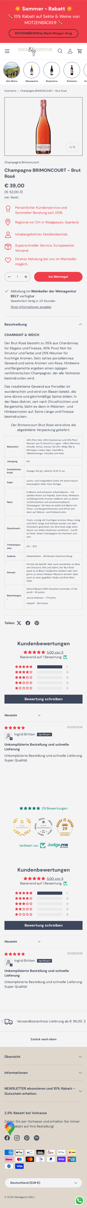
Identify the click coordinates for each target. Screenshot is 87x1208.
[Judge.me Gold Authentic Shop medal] (22, 827)
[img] (14, 728)
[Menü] (7, 51)
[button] (80, 51)
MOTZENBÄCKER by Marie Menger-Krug (43, 33)
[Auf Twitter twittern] (18, 623)
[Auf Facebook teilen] (27, 623)
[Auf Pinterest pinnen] (36, 623)
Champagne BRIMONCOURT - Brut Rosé (43, 90)
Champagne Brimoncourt (21, 162)
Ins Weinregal (58, 277)
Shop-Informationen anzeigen (31, 307)
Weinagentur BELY (24, 1197)
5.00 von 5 (55, 652)
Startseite (10, 90)
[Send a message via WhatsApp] (79, 1200)
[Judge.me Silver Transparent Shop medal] (43, 827)
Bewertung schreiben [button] (44, 699)
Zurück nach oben (43, 1039)
